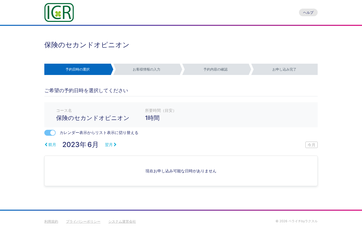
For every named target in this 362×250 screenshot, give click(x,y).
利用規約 (51, 221)
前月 (52, 144)
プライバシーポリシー (83, 221)
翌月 (109, 144)
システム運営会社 (122, 221)
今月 (311, 144)
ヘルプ (308, 12)
